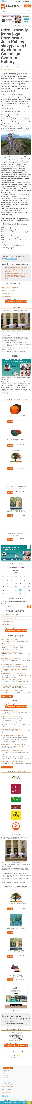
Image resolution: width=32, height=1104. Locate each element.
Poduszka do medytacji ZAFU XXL (16, 416)
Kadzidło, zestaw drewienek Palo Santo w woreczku (16, 534)
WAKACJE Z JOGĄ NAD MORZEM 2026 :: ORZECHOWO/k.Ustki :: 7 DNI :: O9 (12, 648)
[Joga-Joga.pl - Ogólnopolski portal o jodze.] (10, 6)
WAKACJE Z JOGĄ (7, 621)
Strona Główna (4, 26)
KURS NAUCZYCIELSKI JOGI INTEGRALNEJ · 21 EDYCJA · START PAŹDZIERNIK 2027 (16, 676)
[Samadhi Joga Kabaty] (16, 806)
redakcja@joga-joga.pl (7, 1086)
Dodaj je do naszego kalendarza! (17, 630)
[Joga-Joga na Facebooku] (3, 1)
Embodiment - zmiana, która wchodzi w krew (14, 666)
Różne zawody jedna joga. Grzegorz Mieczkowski (15, 270)
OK (29, 1102)
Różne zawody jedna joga (23, 26)
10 (26, 396)
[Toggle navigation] (29, 11)
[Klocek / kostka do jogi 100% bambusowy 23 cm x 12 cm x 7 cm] (16, 503)
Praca (5, 1073)
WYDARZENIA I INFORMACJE (10, 615)
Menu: (3, 11)
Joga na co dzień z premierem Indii (12, 332)
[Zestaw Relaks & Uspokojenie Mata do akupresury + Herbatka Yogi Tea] (16, 480)
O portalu (6, 1070)
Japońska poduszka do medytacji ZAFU (16, 440)
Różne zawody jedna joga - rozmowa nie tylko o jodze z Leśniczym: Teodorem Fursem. (16, 276)
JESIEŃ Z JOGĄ (6, 624)
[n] (16, 19)
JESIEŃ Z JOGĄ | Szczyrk (8, 671)
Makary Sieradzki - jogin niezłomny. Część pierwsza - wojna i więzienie (16, 344)
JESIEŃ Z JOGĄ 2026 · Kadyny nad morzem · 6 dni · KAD (15, 682)
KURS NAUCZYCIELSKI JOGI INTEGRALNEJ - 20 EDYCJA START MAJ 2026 (16, 642)
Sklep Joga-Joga (8, 1068)
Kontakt (6, 1079)
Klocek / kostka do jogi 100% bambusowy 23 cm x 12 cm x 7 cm (16, 510)
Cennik (6, 1077)
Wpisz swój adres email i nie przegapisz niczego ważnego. (14, 602)
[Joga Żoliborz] (16, 814)
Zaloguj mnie (26, 1)
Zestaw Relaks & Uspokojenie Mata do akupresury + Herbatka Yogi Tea (16, 487)
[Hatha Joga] (16, 798)
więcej (10, 421)
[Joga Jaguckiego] (16, 825)
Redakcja (6, 1072)
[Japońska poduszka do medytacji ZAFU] (16, 433)
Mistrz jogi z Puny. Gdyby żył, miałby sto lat (14, 342)
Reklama (6, 1075)
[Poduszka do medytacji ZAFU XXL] (16, 409)
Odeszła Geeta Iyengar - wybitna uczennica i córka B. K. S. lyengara (16, 334)
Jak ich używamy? (22, 1102)
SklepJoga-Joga (27, 6)
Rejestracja (19, 1)
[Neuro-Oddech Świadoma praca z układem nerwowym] (16, 367)
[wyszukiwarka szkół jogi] (16, 1036)
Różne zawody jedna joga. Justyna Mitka (16, 267)
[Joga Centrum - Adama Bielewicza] (16, 778)
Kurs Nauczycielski (8, 618)
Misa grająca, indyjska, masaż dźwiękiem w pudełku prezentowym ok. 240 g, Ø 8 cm (16, 975)
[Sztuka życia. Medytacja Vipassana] (16, 456)
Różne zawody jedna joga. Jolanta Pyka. (16, 273)
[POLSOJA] (16, 1056)
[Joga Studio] (16, 788)
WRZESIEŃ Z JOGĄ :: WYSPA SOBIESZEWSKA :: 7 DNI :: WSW (16, 654)
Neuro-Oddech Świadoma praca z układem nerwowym (15, 378)
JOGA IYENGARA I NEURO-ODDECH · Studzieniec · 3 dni (15, 661)
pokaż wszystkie (6, 696)
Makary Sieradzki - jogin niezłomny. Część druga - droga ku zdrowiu (16, 348)
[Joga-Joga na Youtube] (5, 1)
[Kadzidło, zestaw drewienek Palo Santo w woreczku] (16, 527)
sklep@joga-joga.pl (7, 1092)
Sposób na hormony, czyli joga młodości (13, 351)
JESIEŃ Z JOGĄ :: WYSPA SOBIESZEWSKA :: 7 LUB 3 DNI (16, 692)
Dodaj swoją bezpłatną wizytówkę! (17, 1045)
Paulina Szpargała (8, 69)
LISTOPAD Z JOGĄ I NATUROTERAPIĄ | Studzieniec (15, 688)
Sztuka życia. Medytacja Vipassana (16, 463)
